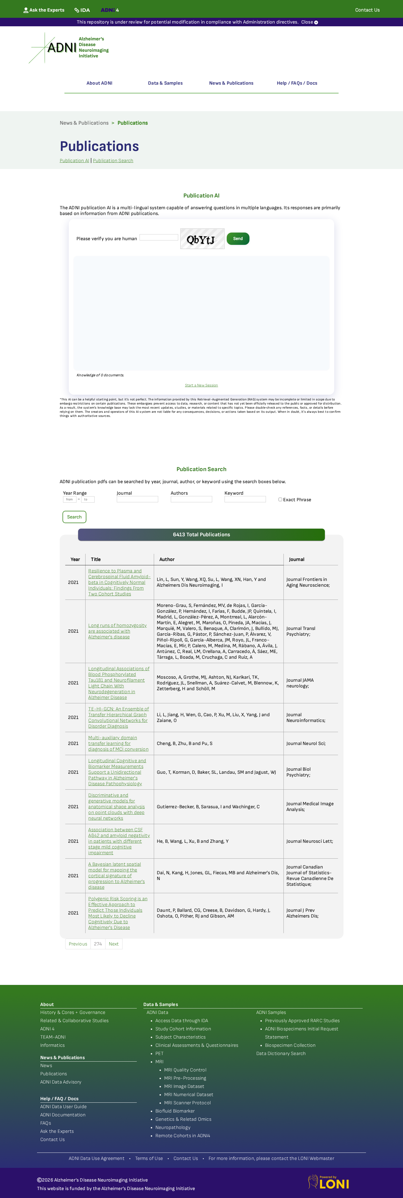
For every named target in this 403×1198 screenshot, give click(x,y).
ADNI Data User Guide (63, 1107)
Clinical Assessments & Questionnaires (196, 1045)
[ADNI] (69, 47)
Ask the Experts (57, 1131)
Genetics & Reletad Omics (183, 1119)
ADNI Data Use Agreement (96, 1158)
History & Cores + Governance (73, 1012)
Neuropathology (173, 1127)
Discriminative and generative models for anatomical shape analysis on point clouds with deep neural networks (116, 806)
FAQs (45, 1123)
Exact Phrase (296, 500)
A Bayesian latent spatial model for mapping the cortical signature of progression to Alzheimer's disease (116, 875)
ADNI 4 (47, 1029)
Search (74, 517)
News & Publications (231, 83)
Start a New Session (201, 385)
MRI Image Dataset (184, 1086)
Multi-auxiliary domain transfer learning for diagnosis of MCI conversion (118, 743)
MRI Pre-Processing (185, 1078)
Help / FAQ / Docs (59, 1099)
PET (159, 1053)
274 (98, 944)
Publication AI (74, 161)
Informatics (52, 1045)
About (47, 1004)
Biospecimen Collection (290, 1045)
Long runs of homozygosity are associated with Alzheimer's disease (117, 631)
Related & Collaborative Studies (74, 1021)
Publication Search (113, 161)
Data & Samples (165, 83)
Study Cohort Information (183, 1029)
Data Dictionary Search (281, 1053)
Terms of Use (149, 1158)
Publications (53, 1074)
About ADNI (99, 83)
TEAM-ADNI (53, 1037)
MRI (159, 1062)
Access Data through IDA (181, 1021)
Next (114, 944)
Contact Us (52, 1139)
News (46, 1065)
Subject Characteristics (180, 1037)
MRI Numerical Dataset (188, 1094)
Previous (78, 944)
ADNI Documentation (63, 1115)
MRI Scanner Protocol (187, 1103)
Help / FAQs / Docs (297, 83)
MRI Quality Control (185, 1070)
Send (238, 238)
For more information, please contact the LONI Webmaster (271, 1158)
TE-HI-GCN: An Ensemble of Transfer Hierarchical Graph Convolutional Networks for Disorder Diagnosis (118, 717)
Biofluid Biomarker (175, 1111)
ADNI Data (157, 1012)
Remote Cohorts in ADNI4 (183, 1136)
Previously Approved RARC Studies (302, 1021)
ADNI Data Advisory (61, 1082)
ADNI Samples (271, 1012)
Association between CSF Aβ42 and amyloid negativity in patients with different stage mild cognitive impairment (119, 841)
